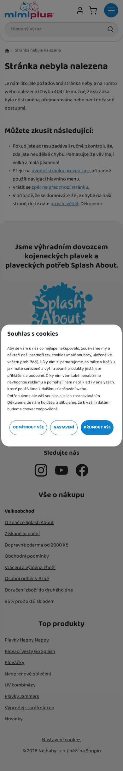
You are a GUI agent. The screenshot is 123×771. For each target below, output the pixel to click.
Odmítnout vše (28, 427)
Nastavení (64, 427)
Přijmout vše (97, 427)
